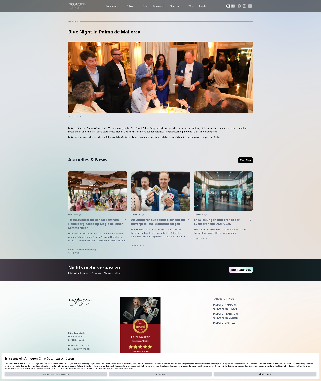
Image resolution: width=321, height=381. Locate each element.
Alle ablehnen (160, 374)
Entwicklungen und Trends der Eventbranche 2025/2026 (217, 222)
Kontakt (202, 6)
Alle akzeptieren (265, 374)
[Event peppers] (140, 326)
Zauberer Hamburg (225, 304)
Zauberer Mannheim (225, 318)
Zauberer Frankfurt (225, 313)
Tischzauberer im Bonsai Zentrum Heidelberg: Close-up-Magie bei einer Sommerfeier (95, 224)
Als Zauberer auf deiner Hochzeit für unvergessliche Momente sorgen (158, 222)
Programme (112, 6)
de (228, 6)
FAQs (190, 6)
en (233, 6)
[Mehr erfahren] (97, 191)
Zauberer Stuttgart (225, 322)
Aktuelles (174, 6)
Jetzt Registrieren (241, 269)
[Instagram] (244, 6)
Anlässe (130, 6)
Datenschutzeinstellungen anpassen (56, 374)
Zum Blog (245, 160)
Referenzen (158, 6)
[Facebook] (239, 6)
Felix (145, 6)
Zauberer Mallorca (225, 309)
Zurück (74, 21)
